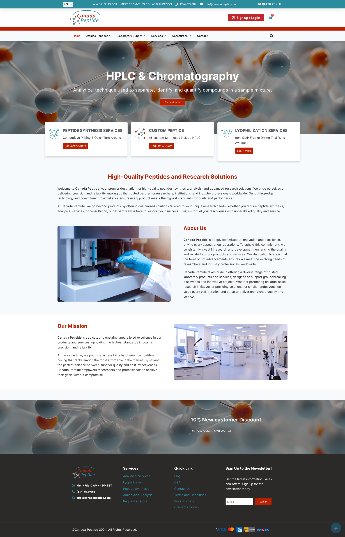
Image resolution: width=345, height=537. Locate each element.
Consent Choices (186, 507)
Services (157, 36)
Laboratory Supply (130, 36)
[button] (271, 36)
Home (76, 36)
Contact (202, 36)
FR (71, 4)
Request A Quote (75, 146)
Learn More (244, 150)
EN (66, 4)
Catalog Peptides (97, 36)
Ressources (180, 36)
